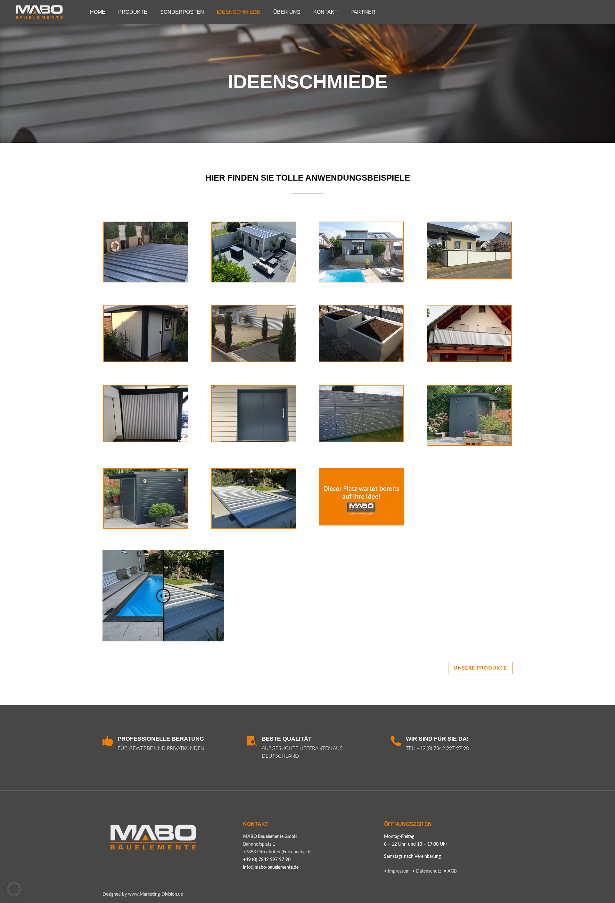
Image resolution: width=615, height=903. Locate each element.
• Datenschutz (427, 871)
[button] (14, 889)
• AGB (450, 871)
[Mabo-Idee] (361, 523)
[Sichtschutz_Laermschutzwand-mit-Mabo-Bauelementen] (469, 277)
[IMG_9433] (254, 527)
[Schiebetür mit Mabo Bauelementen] (254, 440)
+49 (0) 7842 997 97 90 (443, 748)
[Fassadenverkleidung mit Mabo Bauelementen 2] (361, 280)
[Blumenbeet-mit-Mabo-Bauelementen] (361, 360)
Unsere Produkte (480, 668)
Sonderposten (182, 12)
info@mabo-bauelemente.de (271, 867)
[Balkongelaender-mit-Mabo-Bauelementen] (469, 360)
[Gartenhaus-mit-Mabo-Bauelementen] (146, 360)
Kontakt (325, 12)
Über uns (286, 12)
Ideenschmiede (238, 12)
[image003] (146, 527)
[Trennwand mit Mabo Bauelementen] (146, 440)
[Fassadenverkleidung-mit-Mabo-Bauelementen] (254, 360)
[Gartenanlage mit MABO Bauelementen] (254, 280)
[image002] (469, 444)
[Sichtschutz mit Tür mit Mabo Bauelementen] (361, 440)
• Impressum (397, 871)
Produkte (132, 12)
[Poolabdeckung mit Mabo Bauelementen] (146, 280)
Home (97, 12)
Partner (362, 12)
